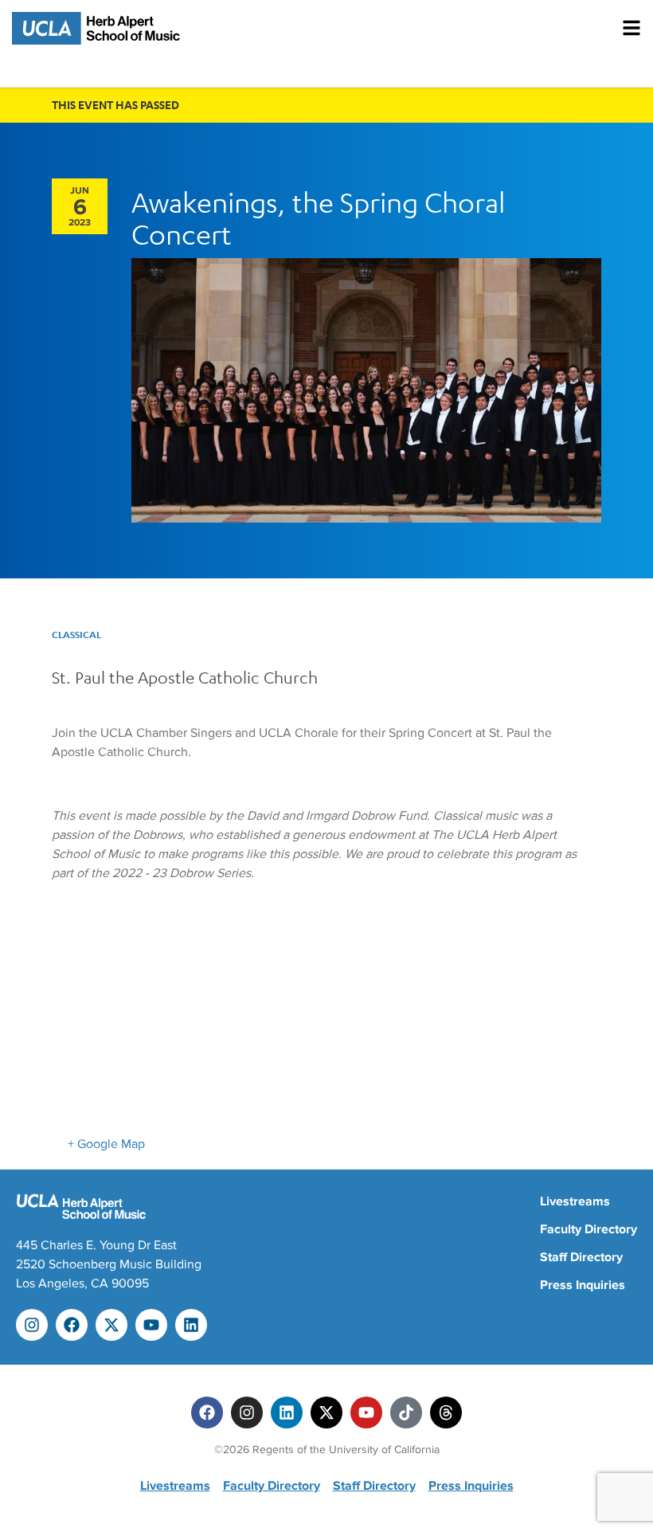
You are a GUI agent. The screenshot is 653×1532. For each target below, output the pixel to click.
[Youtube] (151, 1325)
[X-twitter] (111, 1325)
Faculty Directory (588, 1229)
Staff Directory (581, 1257)
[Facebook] (72, 1325)
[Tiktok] (406, 1412)
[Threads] (446, 1412)
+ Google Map (106, 1144)
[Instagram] (32, 1325)
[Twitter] (326, 1412)
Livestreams (575, 1201)
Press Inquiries (582, 1285)
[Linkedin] (191, 1325)
